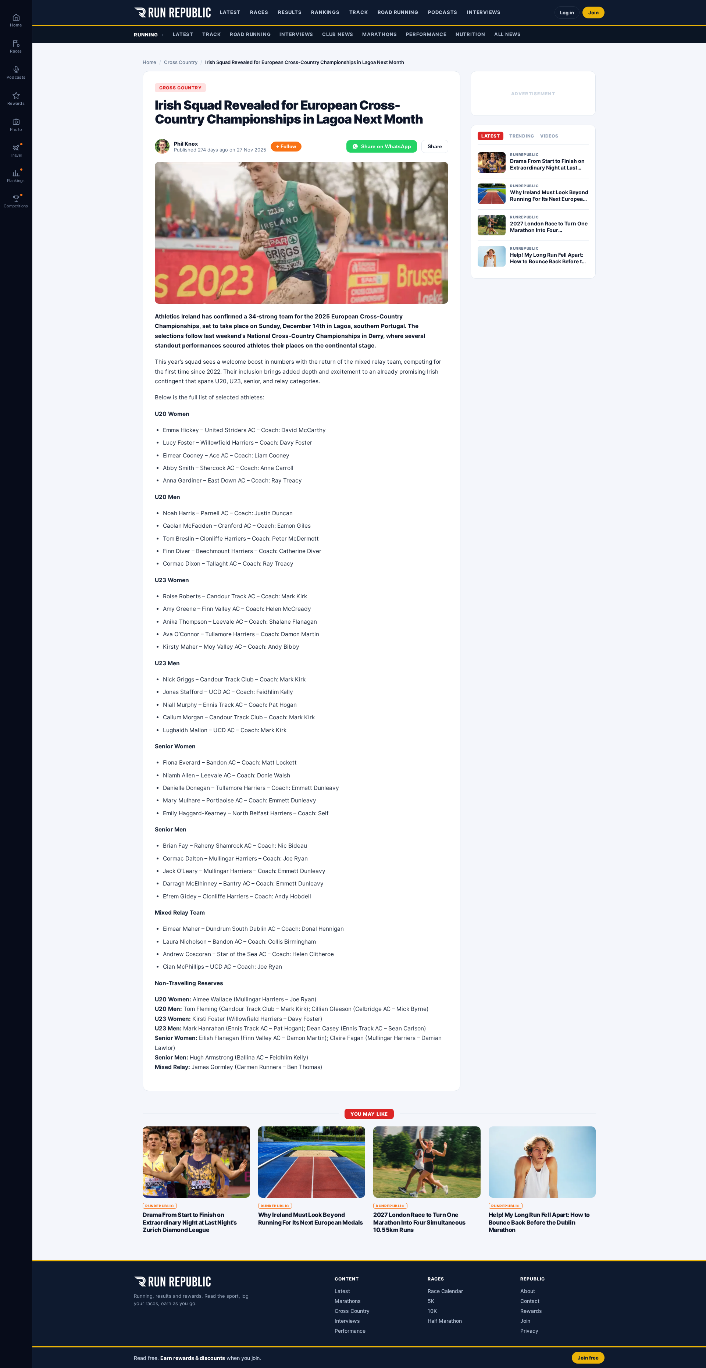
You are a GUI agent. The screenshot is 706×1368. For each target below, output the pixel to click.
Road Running (398, 12)
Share (435, 146)
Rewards (531, 1311)
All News (507, 34)
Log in (567, 12)
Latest (230, 12)
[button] (369, 1357)
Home (149, 62)
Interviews (484, 12)
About (527, 1291)
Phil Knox (186, 143)
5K (431, 1301)
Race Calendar (445, 1291)
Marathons (379, 34)
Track (358, 12)
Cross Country (180, 62)
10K (432, 1311)
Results (290, 12)
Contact (529, 1301)
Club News (337, 34)
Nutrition (470, 34)
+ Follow (286, 146)
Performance (426, 34)
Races (259, 12)
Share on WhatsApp (386, 146)
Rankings (325, 12)
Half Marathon (445, 1321)
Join (593, 12)
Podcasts (442, 12)
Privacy (529, 1331)
